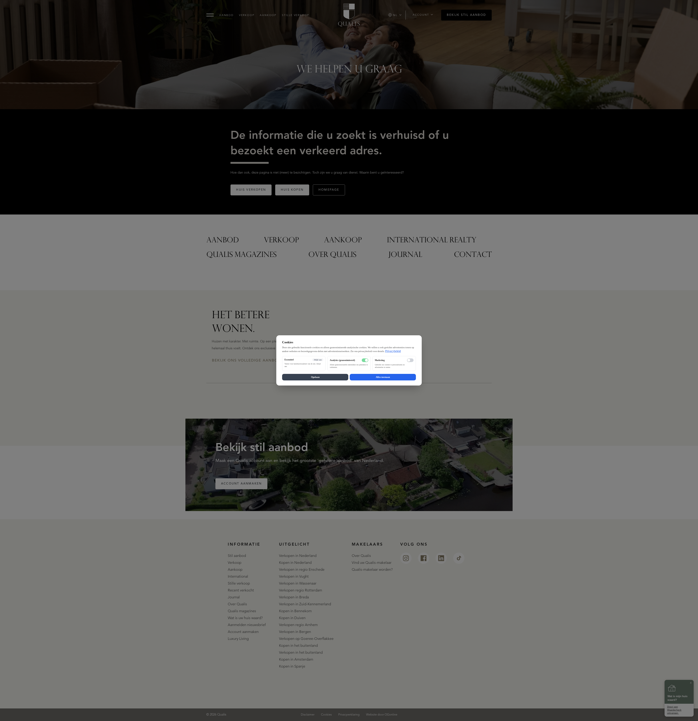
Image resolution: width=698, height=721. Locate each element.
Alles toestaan (383, 377)
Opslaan (315, 377)
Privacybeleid (393, 351)
